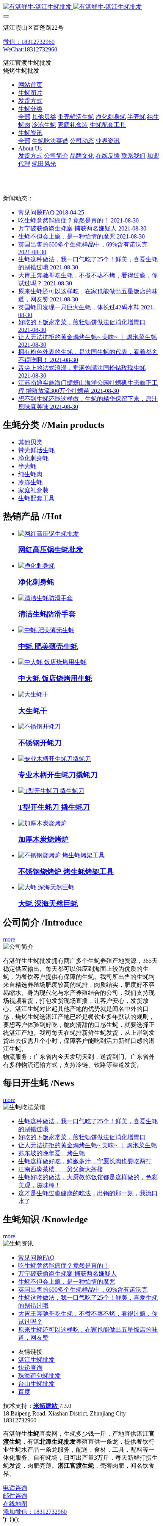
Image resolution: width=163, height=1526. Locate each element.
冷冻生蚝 (30, 482)
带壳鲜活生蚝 (36, 450)
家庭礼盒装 (33, 490)
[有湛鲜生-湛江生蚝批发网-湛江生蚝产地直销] (81, 7)
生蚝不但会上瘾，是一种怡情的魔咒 (81, 236)
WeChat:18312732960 (30, 49)
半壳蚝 (27, 466)
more (9, 939)
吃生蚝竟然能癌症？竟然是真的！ (78, 220)
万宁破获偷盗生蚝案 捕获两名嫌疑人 (82, 228)
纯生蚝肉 (30, 474)
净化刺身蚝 (33, 458)
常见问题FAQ (51, 212)
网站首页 (30, 85)
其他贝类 (30, 442)
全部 (24, 117)
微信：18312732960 (29, 41)
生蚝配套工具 (36, 498)
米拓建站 (46, 1406)
